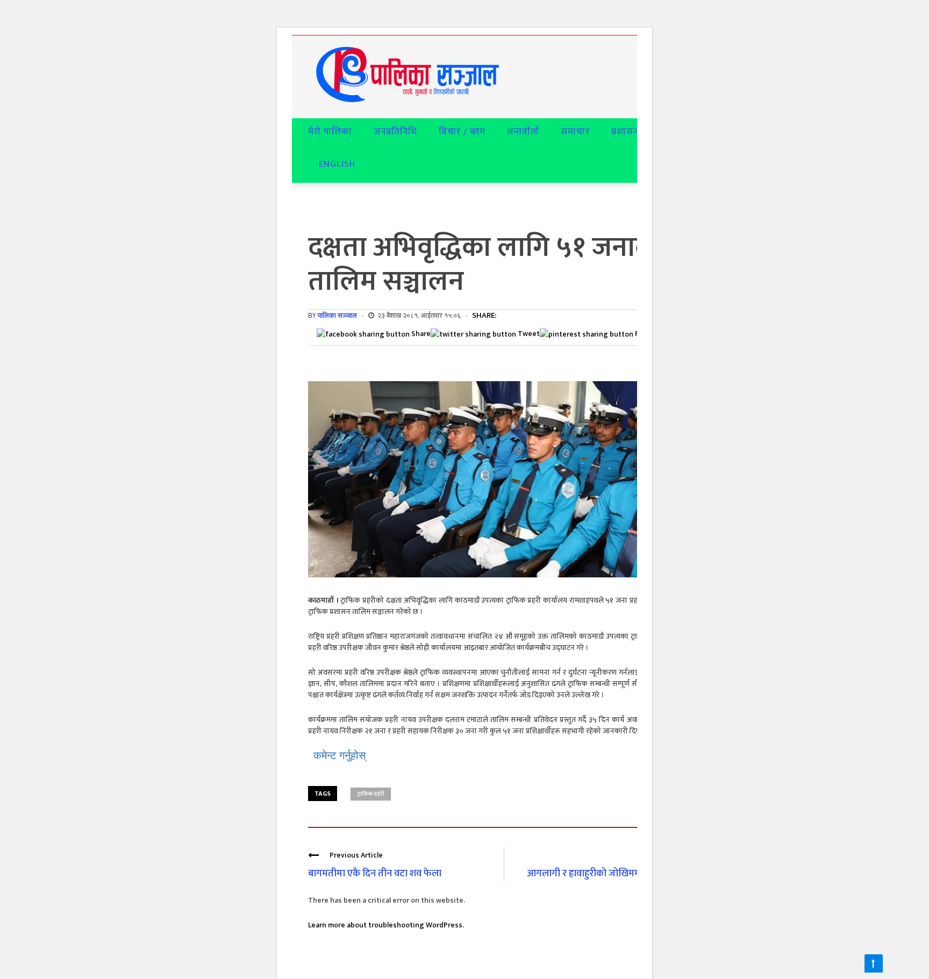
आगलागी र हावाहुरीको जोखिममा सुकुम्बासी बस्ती (614, 874)
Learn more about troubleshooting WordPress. (386, 925)
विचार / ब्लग (462, 131)
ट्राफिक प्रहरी (370, 794)
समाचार (575, 131)
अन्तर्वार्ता (523, 131)
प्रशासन (625, 131)
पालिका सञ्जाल (337, 315)
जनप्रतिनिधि (395, 131)
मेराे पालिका (330, 131)
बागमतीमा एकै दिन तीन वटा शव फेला (374, 874)
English (337, 163)
